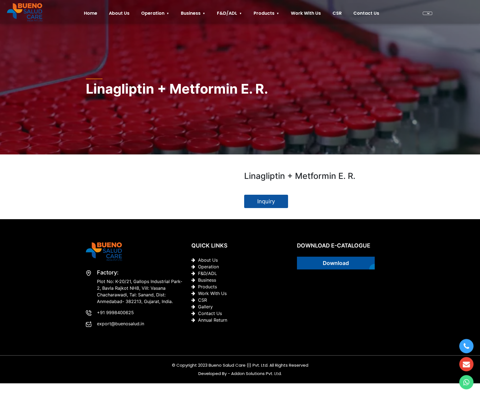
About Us (208, 260)
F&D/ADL (227, 13)
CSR (337, 13)
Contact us (366, 13)
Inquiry (266, 201)
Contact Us (210, 313)
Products (264, 13)
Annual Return (212, 320)
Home (90, 13)
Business (191, 13)
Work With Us (306, 13)
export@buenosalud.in (120, 323)
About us (119, 13)
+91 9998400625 (115, 312)
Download (336, 263)
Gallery (205, 306)
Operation (152, 13)
